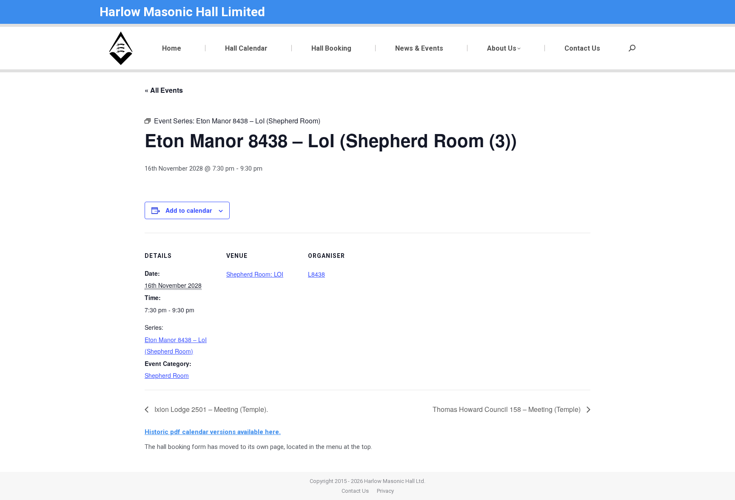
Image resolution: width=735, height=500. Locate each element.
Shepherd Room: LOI (254, 274)
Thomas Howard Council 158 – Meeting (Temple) (507, 409)
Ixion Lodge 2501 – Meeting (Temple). (210, 409)
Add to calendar (188, 210)
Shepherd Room (167, 375)
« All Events (164, 90)
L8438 (316, 274)
